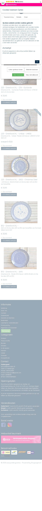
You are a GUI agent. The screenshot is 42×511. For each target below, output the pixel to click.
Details (18, 17)
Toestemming (9, 17)
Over (26, 17)
